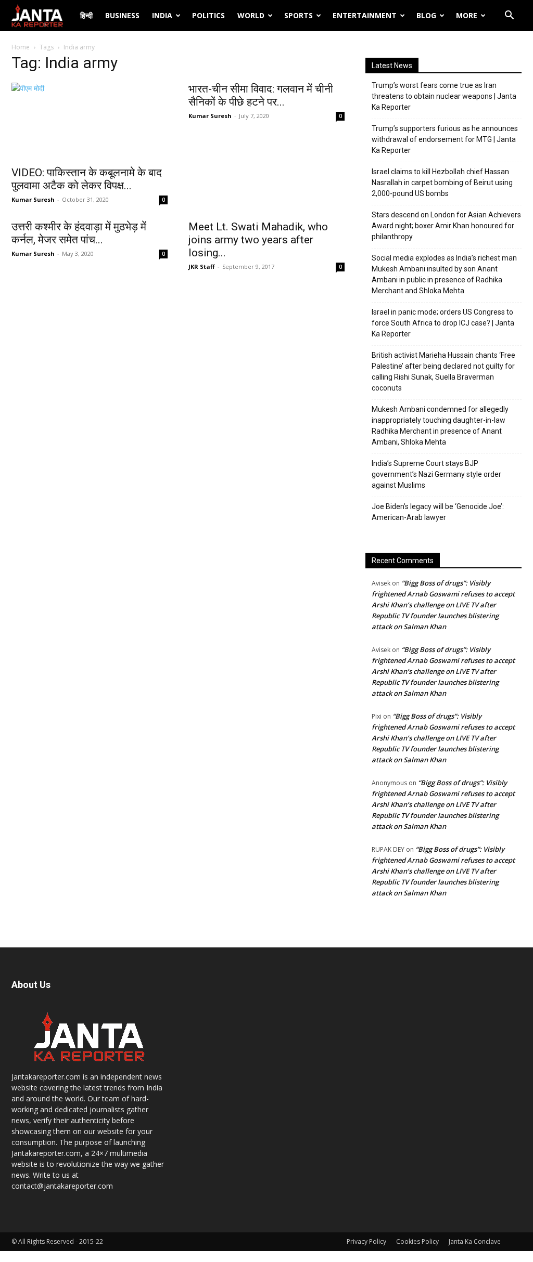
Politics (208, 15)
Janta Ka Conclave (475, 1241)
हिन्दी (86, 15)
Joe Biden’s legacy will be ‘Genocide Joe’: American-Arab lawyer (438, 512)
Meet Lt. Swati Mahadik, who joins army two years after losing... (258, 239)
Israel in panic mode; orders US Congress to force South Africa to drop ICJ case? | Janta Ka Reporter (443, 323)
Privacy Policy (366, 1241)
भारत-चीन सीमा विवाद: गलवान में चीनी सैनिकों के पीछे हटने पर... (260, 95)
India (162, 15)
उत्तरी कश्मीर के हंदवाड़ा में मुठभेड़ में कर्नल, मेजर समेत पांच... (78, 233)
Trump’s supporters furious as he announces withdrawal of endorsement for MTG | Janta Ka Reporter (445, 139)
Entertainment (365, 15)
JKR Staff (201, 266)
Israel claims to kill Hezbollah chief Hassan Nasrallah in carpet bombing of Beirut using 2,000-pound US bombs (442, 182)
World (250, 15)
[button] (509, 16)
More (466, 15)
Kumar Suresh (33, 199)
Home (20, 47)
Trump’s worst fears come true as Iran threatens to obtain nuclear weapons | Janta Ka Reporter (444, 96)
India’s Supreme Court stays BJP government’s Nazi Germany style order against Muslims (436, 474)
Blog (426, 15)
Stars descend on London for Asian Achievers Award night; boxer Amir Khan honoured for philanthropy (446, 226)
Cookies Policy (417, 1241)
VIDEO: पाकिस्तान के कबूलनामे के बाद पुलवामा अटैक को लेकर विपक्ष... (86, 179)
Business (122, 15)
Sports (298, 15)
